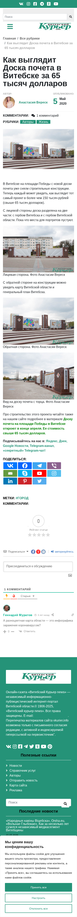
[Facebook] (25, 465)
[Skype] (25, 473)
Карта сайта (18, 785)
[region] (38, 876)
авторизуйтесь (63, 551)
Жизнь (43, 122)
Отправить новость (23, 780)
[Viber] (54, 465)
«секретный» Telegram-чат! (24, 450)
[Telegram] (39, 465)
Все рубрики (30, 38)
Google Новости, (16, 445)
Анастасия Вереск (33, 102)
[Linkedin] (10, 481)
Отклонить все (38, 908)
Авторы (28, 122)
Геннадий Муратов (17, 615)
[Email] (10, 473)
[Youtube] (39, 473)
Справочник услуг (22, 770)
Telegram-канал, (42, 445)
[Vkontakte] (10, 465)
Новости (15, 765)
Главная (9, 38)
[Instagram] (54, 473)
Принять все (39, 887)
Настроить (38, 897)
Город (23, 498)
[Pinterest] (25, 481)
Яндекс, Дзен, (56, 441)
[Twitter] (39, 481)
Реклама (15, 790)
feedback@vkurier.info (51, 715)
